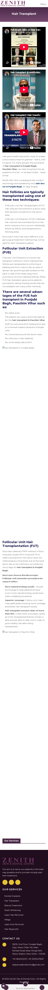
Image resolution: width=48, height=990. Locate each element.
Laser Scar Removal (14, 924)
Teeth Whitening (12, 910)
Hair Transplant (11, 901)
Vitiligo (7, 919)
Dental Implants (12, 896)
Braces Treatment (13, 905)
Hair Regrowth (11, 929)
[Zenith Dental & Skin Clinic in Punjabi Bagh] (13, 3)
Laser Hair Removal (13, 915)
